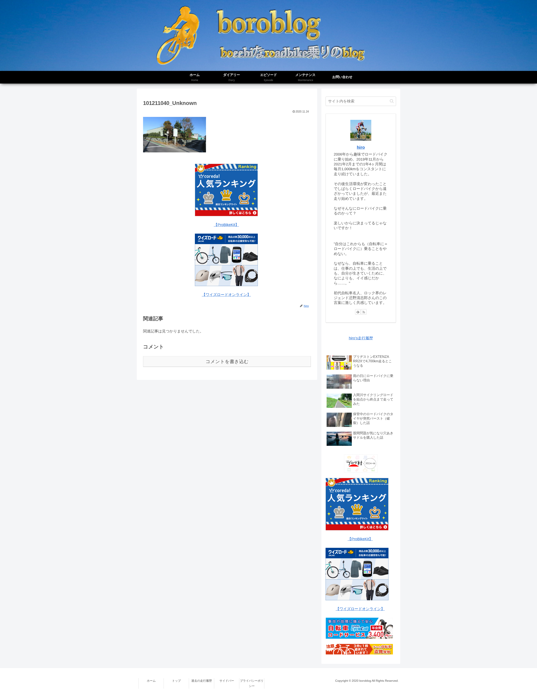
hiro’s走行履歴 (361, 338)
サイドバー (226, 680)
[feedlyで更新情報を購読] (358, 312)
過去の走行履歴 (201, 680)
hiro (361, 147)
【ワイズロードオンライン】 (226, 295)
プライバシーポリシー (251, 683)
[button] (391, 101)
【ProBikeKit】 (226, 225)
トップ (176, 680)
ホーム (151, 680)
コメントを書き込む (227, 361)
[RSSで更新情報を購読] (363, 312)
